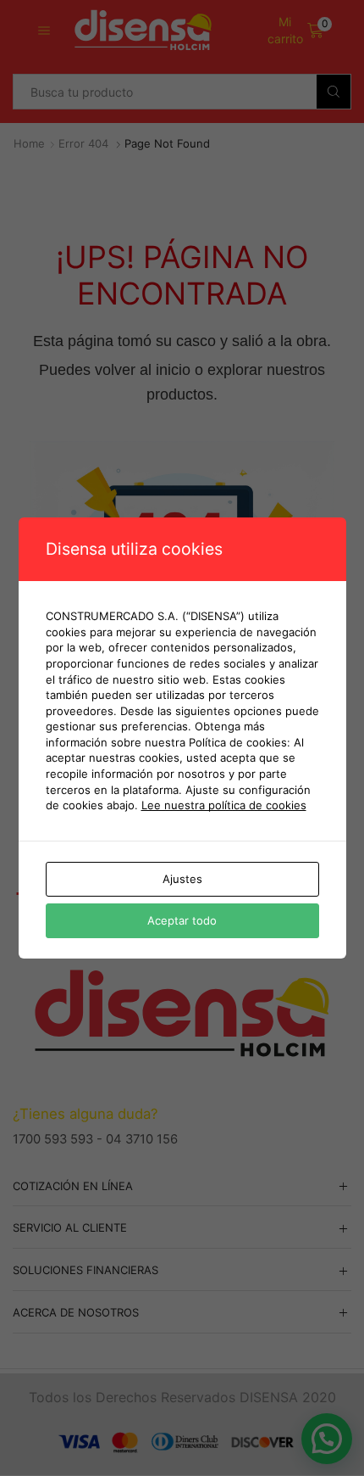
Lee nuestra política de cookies (223, 805)
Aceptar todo (182, 920)
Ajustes (182, 879)
